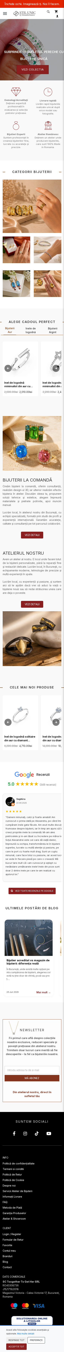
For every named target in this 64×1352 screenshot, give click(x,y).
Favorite (7, 1245)
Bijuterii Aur (10, 330)
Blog (5, 1261)
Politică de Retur (12, 1174)
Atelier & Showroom (14, 1218)
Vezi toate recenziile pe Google (34, 891)
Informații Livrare (12, 1196)
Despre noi (9, 1185)
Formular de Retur (13, 1239)
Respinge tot (17, 1340)
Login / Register (12, 1234)
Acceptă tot (16, 1346)
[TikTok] (36, 1134)
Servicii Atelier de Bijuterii (17, 1191)
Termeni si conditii (13, 1168)
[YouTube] (49, 1134)
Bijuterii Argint (52, 330)
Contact (7, 1267)
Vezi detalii (32, 534)
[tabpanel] (32, 49)
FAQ (5, 1202)
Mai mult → (43, 992)
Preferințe (36, 1340)
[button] (48, 11)
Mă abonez (32, 1078)
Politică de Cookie (13, 1180)
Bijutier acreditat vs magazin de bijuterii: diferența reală (28, 962)
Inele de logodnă (31, 330)
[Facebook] (14, 1134)
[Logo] (24, 13)
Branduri (7, 1256)
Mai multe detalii (25, 1333)
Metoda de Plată (12, 1207)
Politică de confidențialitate (18, 1163)
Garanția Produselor (14, 1213)
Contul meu (9, 1250)
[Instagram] (25, 1134)
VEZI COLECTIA (33, 69)
